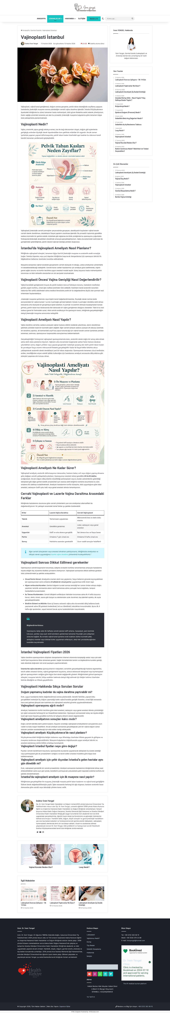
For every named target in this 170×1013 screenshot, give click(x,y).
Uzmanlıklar (54, 19)
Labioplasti (91, 935)
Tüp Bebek (91, 945)
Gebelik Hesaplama (94, 949)
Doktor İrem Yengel (31, 43)
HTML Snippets (75, 1012)
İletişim (81, 19)
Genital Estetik (36, 30)
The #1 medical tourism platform (134, 983)
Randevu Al (94, 19)
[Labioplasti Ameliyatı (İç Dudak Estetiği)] (91, 893)
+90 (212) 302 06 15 (145, 1006)
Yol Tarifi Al (91, 997)
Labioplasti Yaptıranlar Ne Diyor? (62, 903)
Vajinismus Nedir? (93, 938)
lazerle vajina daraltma (59, 554)
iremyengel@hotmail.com (136, 940)
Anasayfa (41, 19)
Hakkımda (69, 19)
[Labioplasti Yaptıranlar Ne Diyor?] (62, 893)
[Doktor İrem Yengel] (85, 7)
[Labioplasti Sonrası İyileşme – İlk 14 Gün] (33, 893)
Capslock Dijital (64, 1006)
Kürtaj (89, 942)
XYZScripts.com (94, 1012)
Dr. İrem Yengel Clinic (132, 962)
